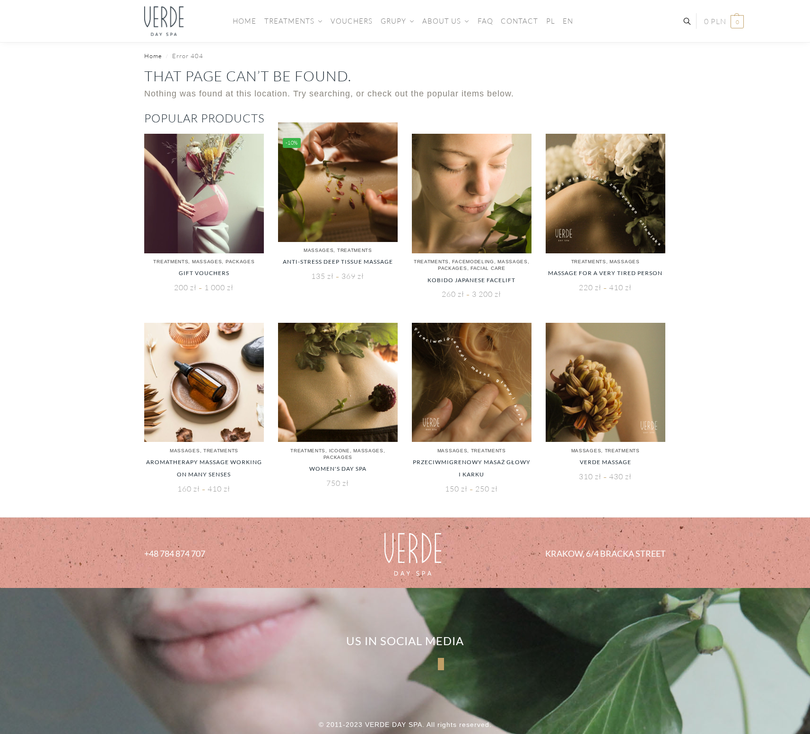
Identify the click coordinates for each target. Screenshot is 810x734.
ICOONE (339, 450)
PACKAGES (240, 261)
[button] (724, 21)
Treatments (170, 261)
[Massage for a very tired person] (605, 193)
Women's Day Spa (337, 468)
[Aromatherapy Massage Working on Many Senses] (204, 382)
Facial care (487, 268)
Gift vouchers (204, 272)
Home (153, 56)
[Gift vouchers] (204, 193)
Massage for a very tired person (605, 272)
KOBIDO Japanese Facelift (471, 280)
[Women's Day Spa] (338, 382)
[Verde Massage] (605, 382)
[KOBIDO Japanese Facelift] (471, 193)
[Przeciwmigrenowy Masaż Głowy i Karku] (471, 382)
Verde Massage (605, 462)
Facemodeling (473, 261)
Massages (207, 261)
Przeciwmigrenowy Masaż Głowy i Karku (472, 468)
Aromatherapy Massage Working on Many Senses (204, 468)
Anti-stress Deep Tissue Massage (338, 261)
